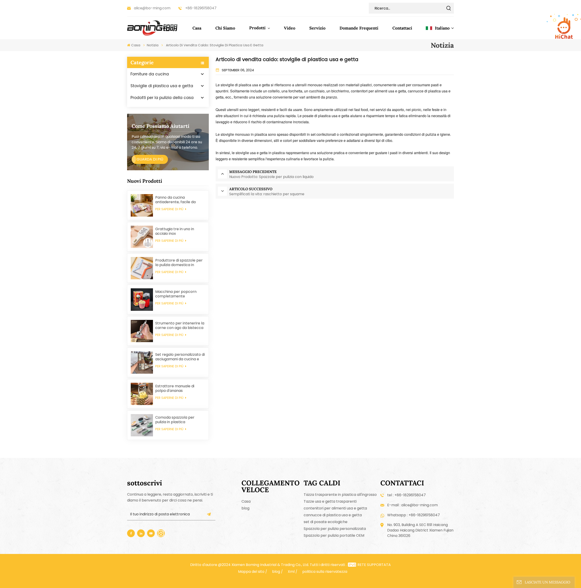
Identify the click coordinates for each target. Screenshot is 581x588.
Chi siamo (225, 28)
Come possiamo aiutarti (160, 126)
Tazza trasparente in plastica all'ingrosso (340, 494)
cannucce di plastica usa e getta (333, 515)
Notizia (152, 45)
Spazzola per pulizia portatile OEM (334, 535)
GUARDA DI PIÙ (150, 159)
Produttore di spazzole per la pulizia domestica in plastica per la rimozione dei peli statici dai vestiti (179, 262)
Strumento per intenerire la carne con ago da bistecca (179, 325)
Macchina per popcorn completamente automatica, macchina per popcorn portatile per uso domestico (179, 294)
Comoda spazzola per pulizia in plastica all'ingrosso (174, 419)
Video (289, 28)
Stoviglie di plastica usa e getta (161, 86)
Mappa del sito (251, 571)
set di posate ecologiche (325, 521)
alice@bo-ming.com (152, 8)
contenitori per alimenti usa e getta (335, 508)
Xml (291, 571)
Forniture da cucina (149, 74)
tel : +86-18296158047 (406, 495)
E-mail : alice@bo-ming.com (412, 505)
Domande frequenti (359, 28)
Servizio (317, 28)
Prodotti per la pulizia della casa (162, 97)
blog (245, 508)
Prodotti (258, 27)
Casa (196, 28)
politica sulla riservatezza (324, 571)
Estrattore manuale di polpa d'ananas (174, 388)
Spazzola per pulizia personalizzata (335, 528)
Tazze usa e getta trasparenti (330, 501)
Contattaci (402, 28)
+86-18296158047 (201, 8)
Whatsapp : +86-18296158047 (413, 515)
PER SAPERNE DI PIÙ (169, 209)
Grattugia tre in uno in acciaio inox (174, 231)
